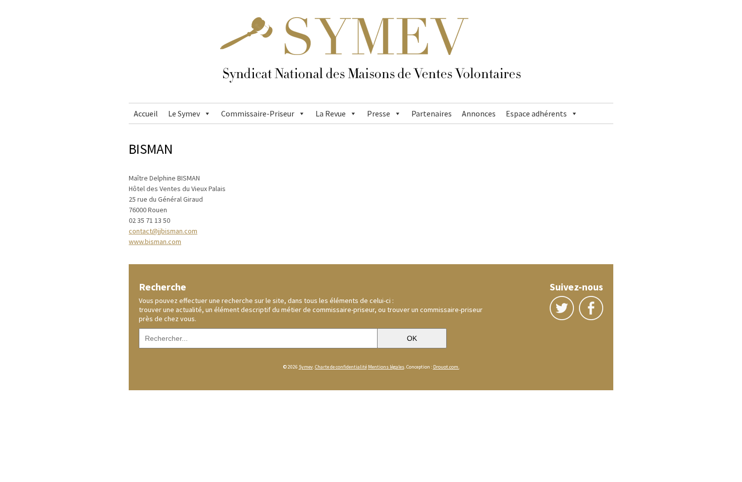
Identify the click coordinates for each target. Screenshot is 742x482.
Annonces (479, 113)
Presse (378, 113)
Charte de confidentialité (341, 367)
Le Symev (184, 113)
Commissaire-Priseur (257, 113)
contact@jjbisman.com (163, 230)
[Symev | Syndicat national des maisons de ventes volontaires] (371, 98)
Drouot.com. (446, 367)
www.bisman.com (155, 241)
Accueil (146, 113)
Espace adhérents (536, 113)
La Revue (330, 113)
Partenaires (431, 113)
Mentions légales (386, 367)
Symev (306, 367)
